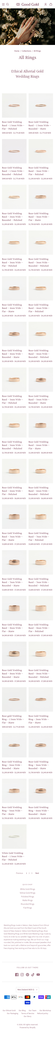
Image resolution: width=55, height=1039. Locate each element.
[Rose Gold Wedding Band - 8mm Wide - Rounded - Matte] (14, 654)
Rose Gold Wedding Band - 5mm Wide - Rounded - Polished (12, 445)
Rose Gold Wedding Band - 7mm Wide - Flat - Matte (12, 536)
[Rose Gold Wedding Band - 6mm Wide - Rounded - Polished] (41, 471)
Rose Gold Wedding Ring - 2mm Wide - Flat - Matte (39, 719)
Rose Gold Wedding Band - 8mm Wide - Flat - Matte (12, 628)
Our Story (27, 1016)
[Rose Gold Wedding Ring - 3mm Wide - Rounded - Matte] (41, 745)
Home (16, 51)
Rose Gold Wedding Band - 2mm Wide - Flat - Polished (39, 171)
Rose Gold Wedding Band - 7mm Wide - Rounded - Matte (12, 582)
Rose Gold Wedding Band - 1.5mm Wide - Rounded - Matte (40, 125)
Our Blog (22, 1010)
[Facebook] (16, 974)
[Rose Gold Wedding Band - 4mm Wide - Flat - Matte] (14, 288)
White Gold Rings (27, 889)
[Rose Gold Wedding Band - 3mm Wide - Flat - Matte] (41, 197)
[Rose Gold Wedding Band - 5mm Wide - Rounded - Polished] (14, 425)
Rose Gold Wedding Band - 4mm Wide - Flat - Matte (12, 308)
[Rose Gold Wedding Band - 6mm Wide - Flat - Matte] (41, 425)
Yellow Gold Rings (27, 892)
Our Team (32, 1010)
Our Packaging (12, 1013)
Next (37, 873)
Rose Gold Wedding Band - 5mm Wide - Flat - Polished (12, 399)
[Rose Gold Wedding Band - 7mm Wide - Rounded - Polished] (41, 562)
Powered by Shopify (28, 1027)
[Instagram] (22, 974)
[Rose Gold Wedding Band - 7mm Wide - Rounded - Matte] (14, 562)
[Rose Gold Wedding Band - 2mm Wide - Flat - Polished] (41, 151)
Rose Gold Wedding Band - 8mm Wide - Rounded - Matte (12, 673)
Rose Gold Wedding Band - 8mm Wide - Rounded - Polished (39, 673)
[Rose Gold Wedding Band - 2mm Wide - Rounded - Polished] (14, 197)
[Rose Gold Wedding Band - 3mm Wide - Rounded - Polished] (41, 242)
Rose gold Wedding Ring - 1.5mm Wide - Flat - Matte (13, 719)
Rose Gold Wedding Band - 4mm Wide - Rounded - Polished (39, 354)
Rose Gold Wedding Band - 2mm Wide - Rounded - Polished (12, 217)
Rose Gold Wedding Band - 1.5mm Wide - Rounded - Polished (13, 171)
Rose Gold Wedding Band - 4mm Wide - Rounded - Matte (12, 354)
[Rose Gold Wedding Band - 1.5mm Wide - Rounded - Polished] (14, 151)
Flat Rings (27, 907)
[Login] (45, 4)
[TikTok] (32, 974)
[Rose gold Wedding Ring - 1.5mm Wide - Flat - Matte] (14, 699)
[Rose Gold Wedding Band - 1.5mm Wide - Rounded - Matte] (41, 105)
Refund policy (42, 1013)
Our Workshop (45, 1010)
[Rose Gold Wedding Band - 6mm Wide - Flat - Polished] (14, 471)
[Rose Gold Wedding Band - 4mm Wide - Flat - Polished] (41, 288)
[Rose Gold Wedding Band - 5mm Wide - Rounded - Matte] (41, 379)
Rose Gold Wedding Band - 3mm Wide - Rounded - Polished (39, 262)
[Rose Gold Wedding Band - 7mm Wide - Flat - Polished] (41, 517)
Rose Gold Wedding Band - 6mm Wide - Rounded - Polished (39, 491)
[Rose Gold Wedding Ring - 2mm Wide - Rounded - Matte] (14, 745)
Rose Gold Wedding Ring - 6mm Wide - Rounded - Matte (39, 811)
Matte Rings (27, 900)
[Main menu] (3, 4)
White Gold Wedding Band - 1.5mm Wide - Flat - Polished (13, 856)
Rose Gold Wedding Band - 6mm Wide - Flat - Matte (39, 445)
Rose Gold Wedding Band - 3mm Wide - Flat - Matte (39, 217)
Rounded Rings (27, 904)
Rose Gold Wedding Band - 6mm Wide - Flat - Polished (12, 491)
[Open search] (7, 4)
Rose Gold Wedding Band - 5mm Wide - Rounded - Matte (39, 399)
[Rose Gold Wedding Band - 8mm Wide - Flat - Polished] (41, 608)
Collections (26, 51)
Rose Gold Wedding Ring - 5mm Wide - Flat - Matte (12, 811)
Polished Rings (27, 896)
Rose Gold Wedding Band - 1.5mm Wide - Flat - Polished (13, 125)
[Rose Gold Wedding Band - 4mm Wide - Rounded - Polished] (41, 334)
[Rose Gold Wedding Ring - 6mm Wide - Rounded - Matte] (41, 791)
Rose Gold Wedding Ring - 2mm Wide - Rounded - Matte (12, 765)
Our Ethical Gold (9, 1010)
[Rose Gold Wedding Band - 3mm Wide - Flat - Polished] (14, 242)
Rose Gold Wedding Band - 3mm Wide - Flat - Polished (12, 262)
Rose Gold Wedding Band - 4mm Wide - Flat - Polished (39, 308)
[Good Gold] (27, 4)
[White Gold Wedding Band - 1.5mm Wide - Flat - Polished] (14, 836)
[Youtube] (38, 974)
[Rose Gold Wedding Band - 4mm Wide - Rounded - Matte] (14, 334)
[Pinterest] (27, 974)
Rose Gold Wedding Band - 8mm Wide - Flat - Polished (39, 628)
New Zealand (25, 989)
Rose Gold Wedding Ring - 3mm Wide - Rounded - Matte (39, 765)
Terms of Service (27, 1013)
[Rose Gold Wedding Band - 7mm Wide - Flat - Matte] (14, 517)
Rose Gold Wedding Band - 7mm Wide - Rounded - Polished (39, 582)
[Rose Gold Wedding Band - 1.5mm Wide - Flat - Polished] (14, 105)
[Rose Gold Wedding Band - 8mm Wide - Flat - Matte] (14, 608)
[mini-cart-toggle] (51, 4)
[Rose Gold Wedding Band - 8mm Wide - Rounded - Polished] (41, 654)
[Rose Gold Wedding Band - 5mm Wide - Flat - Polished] (14, 379)
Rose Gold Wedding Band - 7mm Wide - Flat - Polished (39, 536)
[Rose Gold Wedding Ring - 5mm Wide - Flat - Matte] (14, 791)
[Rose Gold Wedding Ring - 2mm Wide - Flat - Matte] (41, 699)
